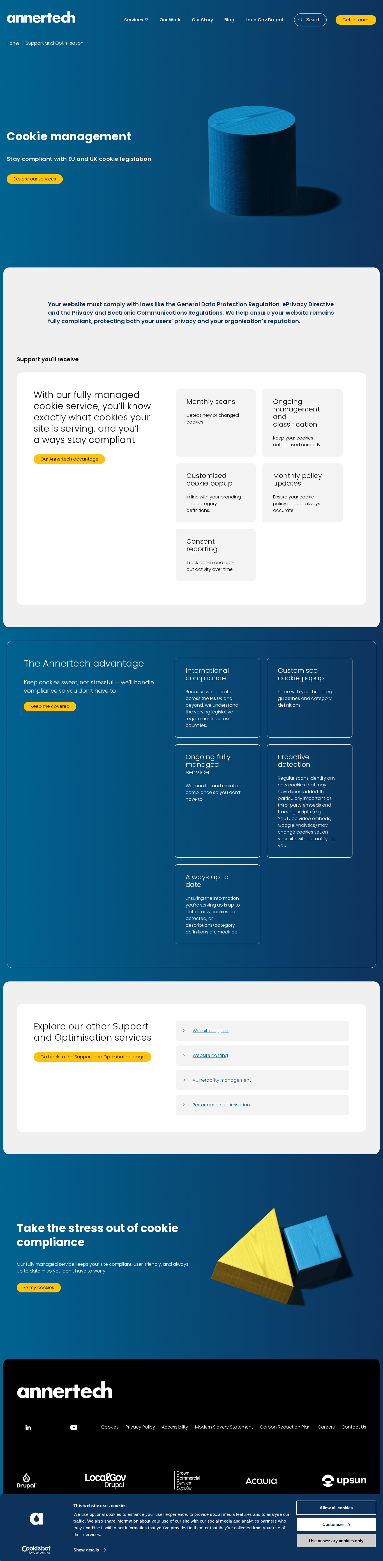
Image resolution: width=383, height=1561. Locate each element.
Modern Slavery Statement (224, 1427)
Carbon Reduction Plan (285, 1427)
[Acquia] (261, 1480)
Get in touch (356, 20)
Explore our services (34, 179)
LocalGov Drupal (264, 20)
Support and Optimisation (55, 43)
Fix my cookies (39, 1287)
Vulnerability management (222, 1080)
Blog (229, 20)
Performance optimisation (221, 1105)
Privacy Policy (140, 1427)
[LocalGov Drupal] (105, 1481)
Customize (332, 1524)
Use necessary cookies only (336, 1540)
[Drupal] (27, 1481)
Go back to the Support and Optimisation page (92, 1057)
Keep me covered (50, 706)
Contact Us (354, 1427)
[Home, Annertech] (41, 17)
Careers (326, 1427)
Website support (211, 1030)
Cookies (110, 1427)
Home (13, 43)
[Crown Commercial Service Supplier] (187, 1481)
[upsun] (344, 1481)
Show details (86, 1550)
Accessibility (175, 1427)
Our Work (170, 20)
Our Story (202, 20)
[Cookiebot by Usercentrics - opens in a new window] (36, 1550)
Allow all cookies (336, 1507)
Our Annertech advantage (69, 459)
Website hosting (210, 1055)
